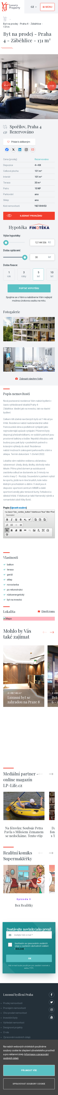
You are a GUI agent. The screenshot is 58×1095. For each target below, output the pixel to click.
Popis (15, 507)
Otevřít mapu (48, 611)
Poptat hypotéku (29, 288)
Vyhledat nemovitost (13, 1022)
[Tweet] (13, 149)
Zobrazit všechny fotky (31, 378)
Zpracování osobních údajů (16, 1037)
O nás (6, 1032)
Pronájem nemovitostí (14, 1008)
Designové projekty (13, 1027)
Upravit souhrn (18, 507)
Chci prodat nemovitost (15, 1013)
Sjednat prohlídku (31, 216)
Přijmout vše (29, 1070)
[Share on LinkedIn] (20, 149)
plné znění (19, 948)
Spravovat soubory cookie (29, 1084)
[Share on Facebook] (7, 149)
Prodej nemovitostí (12, 1003)
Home (6, 18)
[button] (7, 519)
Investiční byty (10, 1017)
